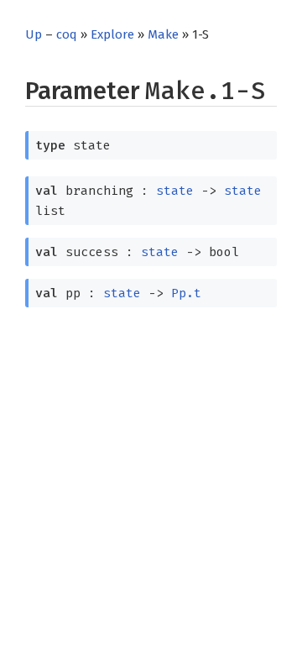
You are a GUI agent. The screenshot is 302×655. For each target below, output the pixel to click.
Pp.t (186, 293)
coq (66, 34)
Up (33, 34)
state (175, 190)
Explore (112, 34)
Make (163, 34)
